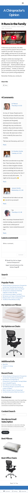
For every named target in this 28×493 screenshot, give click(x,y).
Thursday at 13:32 (17, 105)
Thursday (13, 26)
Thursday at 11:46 (17, 212)
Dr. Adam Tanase (6, 26)
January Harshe (16, 188)
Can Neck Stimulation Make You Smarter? (13, 392)
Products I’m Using (8, 366)
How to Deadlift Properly (9, 383)
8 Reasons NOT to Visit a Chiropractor (13, 298)
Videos (4, 368)
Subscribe (5, 432)
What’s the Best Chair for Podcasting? (13, 390)
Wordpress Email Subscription (8, 420)
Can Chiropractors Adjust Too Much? (12, 294)
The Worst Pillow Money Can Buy (11, 299)
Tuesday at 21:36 (16, 153)
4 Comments (8, 28)
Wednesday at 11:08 (17, 190)
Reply (4, 145)
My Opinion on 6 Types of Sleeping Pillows (14, 296)
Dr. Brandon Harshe (17, 151)
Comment (20, 254)
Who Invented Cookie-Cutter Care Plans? (13, 289)
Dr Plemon (15, 104)
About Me (5, 364)
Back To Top (14, 483)
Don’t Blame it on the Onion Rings (12, 385)
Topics (18, 26)
